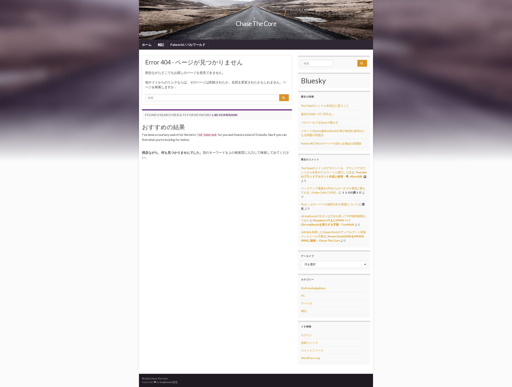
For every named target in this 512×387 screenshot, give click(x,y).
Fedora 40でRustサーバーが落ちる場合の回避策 (331, 143)
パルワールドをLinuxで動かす (319, 122)
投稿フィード (309, 342)
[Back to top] (503, 378)
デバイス (306, 303)
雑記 (161, 44)
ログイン (306, 335)
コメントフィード (312, 350)
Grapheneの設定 (169, 382)
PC (303, 295)
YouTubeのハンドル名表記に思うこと (325, 105)
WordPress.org (310, 358)
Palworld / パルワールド (187, 44)
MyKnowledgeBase (313, 288)
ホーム (147, 44)
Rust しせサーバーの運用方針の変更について (329, 204)
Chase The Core (256, 23)
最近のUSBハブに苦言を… (317, 114)
